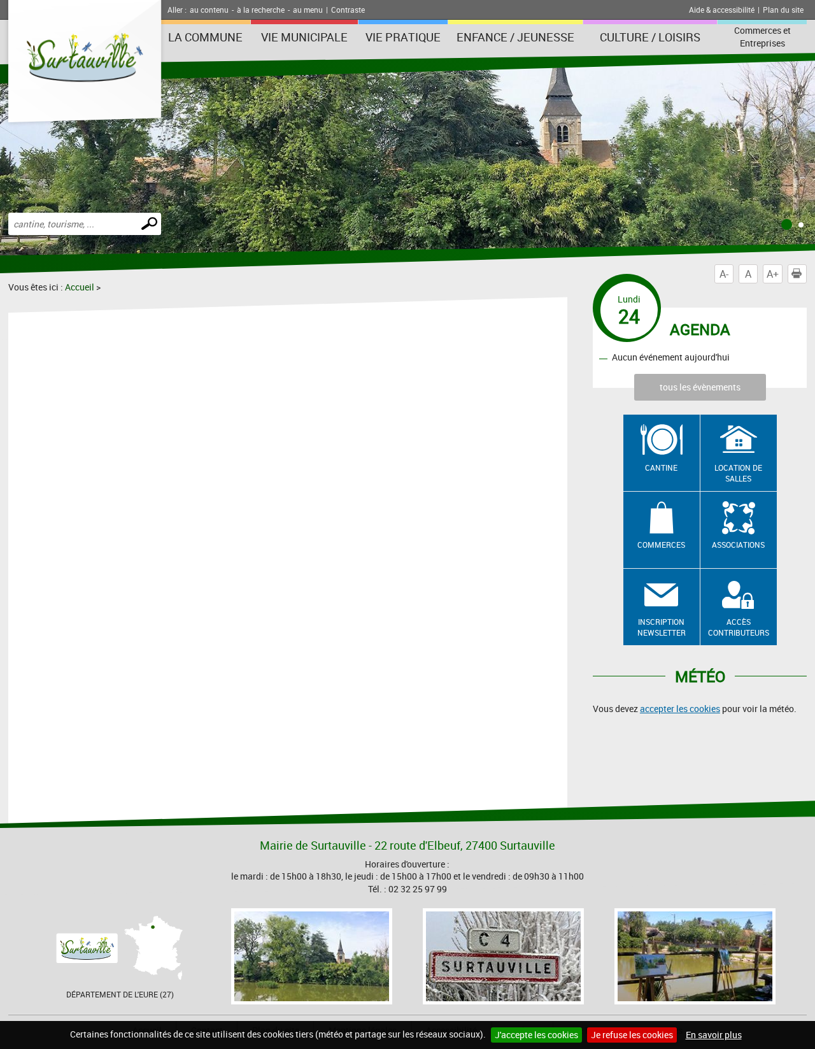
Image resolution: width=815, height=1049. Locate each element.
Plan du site (783, 9)
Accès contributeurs (738, 627)
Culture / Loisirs (650, 37)
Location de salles (738, 472)
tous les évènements (700, 387)
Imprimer (806, 274)
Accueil (79, 287)
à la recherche (261, 9)
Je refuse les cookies (632, 1035)
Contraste (348, 9)
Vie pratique (403, 37)
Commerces (661, 544)
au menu (308, 9)
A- (723, 274)
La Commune (205, 37)
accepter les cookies (680, 709)
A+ (773, 274)
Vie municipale (304, 37)
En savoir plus (714, 1035)
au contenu (209, 9)
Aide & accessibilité (722, 9)
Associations (738, 544)
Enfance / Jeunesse (515, 37)
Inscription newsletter (661, 627)
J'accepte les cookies (536, 1035)
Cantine (661, 467)
